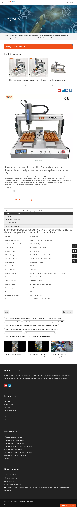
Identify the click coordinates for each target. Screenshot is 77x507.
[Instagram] (70, 90)
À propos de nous (10, 410)
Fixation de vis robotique (12, 322)
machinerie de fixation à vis (13, 333)
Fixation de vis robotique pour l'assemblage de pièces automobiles (44, 322)
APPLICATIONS (11, 223)
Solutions (8, 407)
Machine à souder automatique (14, 443)
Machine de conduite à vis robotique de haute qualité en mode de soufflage (58, 80)
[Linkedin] (63, 90)
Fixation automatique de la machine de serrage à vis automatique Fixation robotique (30, 329)
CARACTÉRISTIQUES (13, 213)
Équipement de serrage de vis (41, 336)
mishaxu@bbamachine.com (13, 484)
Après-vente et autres (12, 226)
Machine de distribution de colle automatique (18, 452)
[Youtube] (59, 90)
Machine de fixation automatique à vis (16, 336)
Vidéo (7, 414)
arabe (7, 459)
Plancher (7, 505)
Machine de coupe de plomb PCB (15, 455)
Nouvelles (8, 420)
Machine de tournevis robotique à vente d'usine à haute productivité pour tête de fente (18, 80)
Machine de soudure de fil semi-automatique (18, 446)
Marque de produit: (33, 211)
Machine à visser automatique (14, 440)
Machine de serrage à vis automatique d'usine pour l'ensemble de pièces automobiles (31, 325)
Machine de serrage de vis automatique (17, 318)
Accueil (7, 401)
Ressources (9, 417)
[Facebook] (66, 90)
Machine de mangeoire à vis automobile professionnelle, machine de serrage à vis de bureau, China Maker (61, 355)
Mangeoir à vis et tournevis (13, 449)
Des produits (9, 404)
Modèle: (8, 211)
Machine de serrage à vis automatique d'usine (47, 318)
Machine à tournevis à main (13, 437)
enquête (17, 200)
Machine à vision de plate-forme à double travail (40, 333)
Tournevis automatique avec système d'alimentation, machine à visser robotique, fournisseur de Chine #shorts (14, 355)
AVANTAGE (9, 217)
